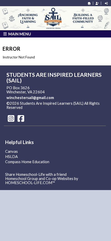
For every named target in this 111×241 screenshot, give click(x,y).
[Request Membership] (97, 3)
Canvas (11, 151)
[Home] (89, 3)
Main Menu (19, 34)
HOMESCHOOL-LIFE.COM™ (30, 182)
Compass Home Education (27, 162)
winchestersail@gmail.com (30, 97)
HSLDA (11, 156)
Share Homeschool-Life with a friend (36, 174)
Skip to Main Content (45, 107)
